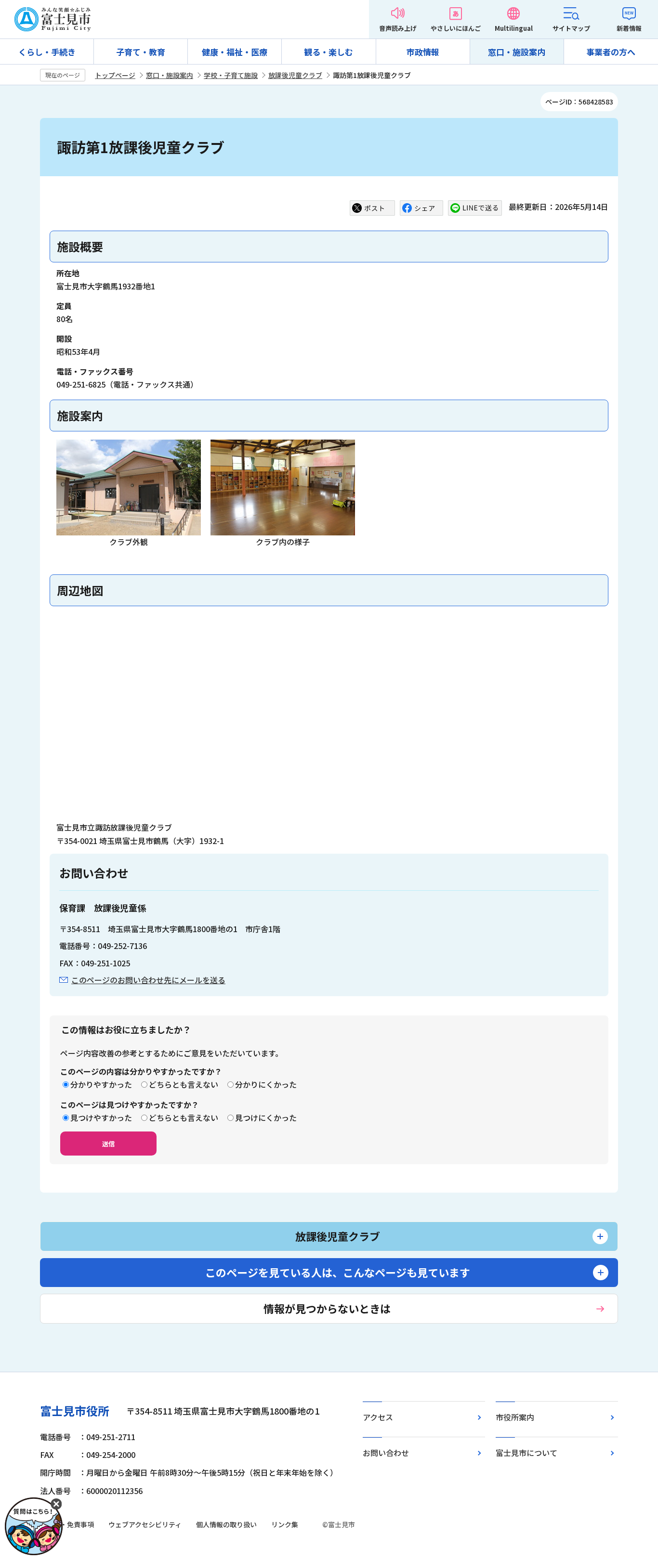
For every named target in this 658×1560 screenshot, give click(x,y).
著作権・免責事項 (67, 1524)
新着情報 (629, 28)
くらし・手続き (47, 52)
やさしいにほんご (456, 28)
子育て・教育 (140, 52)
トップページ (115, 75)
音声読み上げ (398, 28)
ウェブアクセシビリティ (145, 1524)
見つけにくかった (266, 1117)
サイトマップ (571, 28)
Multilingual (514, 28)
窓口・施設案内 (516, 52)
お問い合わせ (386, 1452)
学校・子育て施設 (231, 75)
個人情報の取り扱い (226, 1524)
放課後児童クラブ (295, 75)
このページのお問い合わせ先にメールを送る (148, 980)
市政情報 (423, 52)
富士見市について (526, 1452)
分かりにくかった (266, 1084)
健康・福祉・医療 (234, 52)
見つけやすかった (101, 1117)
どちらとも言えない (183, 1084)
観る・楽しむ (328, 52)
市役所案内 (515, 1417)
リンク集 (284, 1524)
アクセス (378, 1417)
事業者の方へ (610, 52)
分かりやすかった (101, 1084)
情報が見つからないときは (327, 1308)
